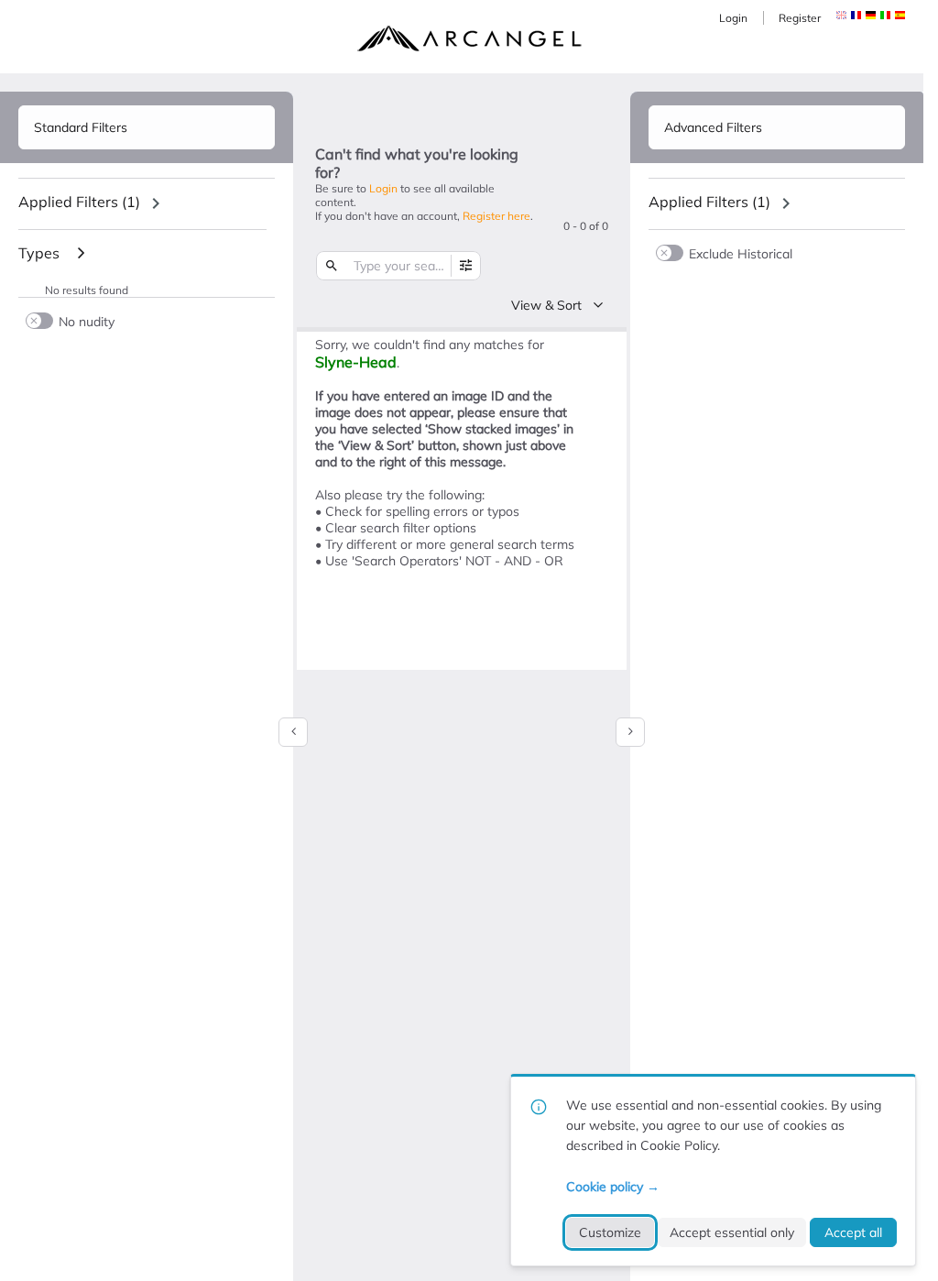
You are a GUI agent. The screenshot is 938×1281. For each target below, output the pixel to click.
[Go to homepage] (469, 38)
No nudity (87, 321)
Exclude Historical (740, 253)
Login (733, 18)
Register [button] (800, 18)
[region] (146, 203)
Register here (496, 216)
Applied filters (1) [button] (79, 201)
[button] (856, 15)
